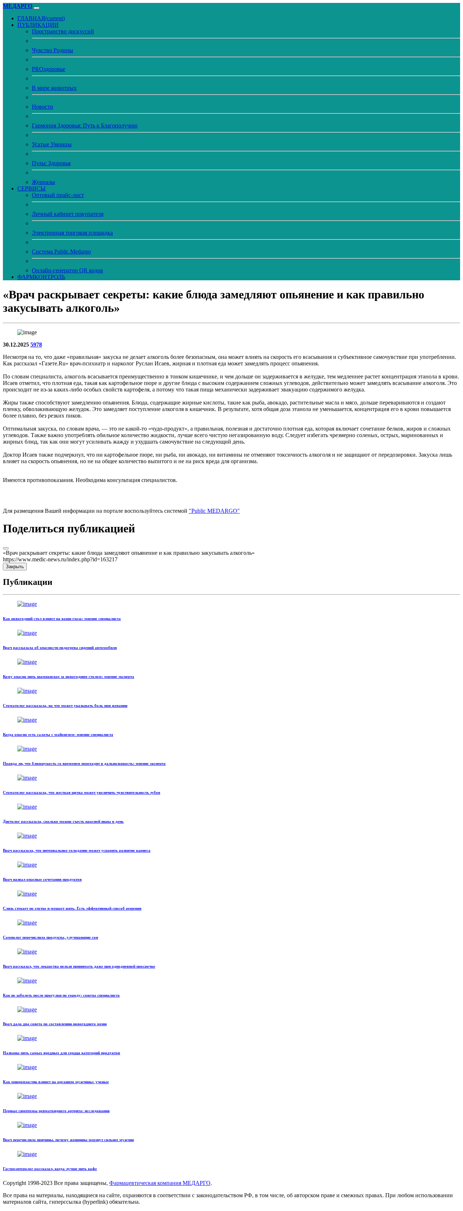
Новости (42, 107)
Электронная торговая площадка (72, 233)
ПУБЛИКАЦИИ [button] (38, 25)
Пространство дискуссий (63, 31)
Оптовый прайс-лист (58, 195)
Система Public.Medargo (61, 251)
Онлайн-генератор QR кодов (67, 270)
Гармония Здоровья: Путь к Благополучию (84, 125)
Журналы (43, 182)
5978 (36, 344)
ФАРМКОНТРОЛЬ (41, 277)
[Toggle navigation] (36, 8)
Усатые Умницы (52, 144)
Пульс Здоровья (51, 163)
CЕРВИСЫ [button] (31, 188)
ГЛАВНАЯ (41, 18)
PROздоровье (48, 69)
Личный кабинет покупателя (67, 214)
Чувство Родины (52, 50)
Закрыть (15, 566)
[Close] (6, 548)
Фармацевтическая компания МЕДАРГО (160, 1183)
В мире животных (54, 88)
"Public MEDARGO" (214, 511)
